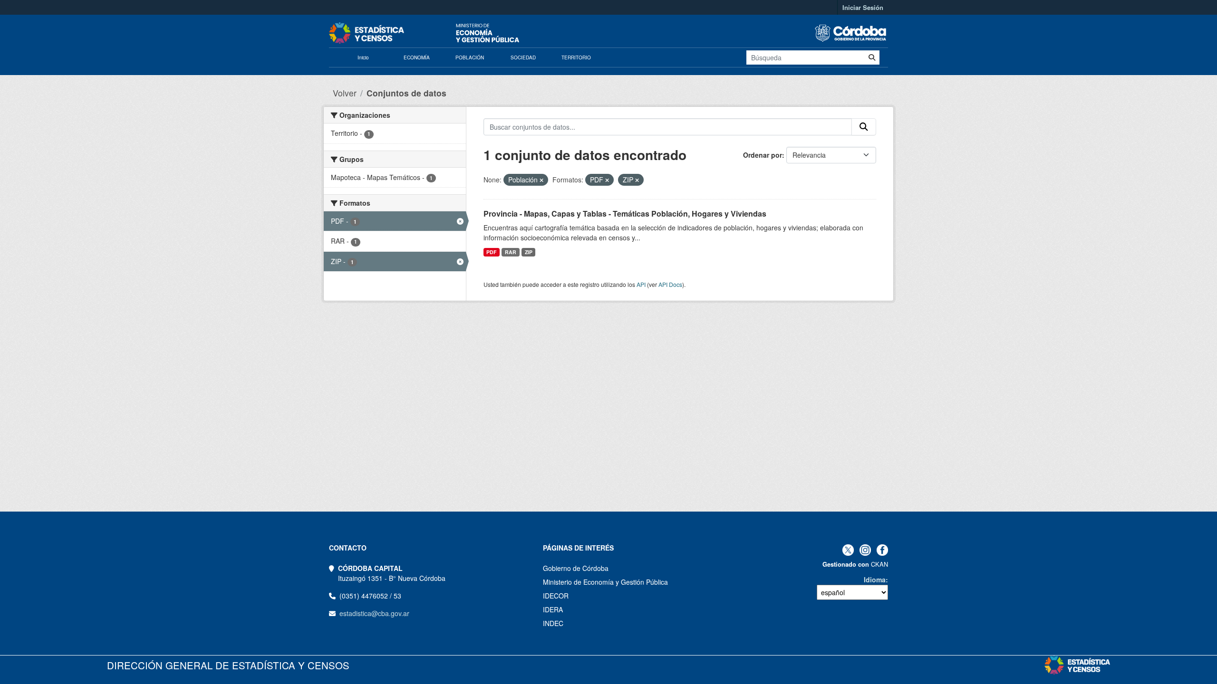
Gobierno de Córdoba (575, 568)
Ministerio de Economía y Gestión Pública (605, 582)
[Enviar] (871, 57)
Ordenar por (762, 155)
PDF (491, 252)
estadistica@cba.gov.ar (374, 613)
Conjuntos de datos (406, 93)
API (641, 284)
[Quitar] (541, 180)
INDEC (553, 623)
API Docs (670, 284)
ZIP (528, 252)
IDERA (553, 609)
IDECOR (556, 595)
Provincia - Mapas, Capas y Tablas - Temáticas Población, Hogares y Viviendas (624, 213)
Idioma (875, 579)
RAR (510, 252)
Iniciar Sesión (862, 7)
